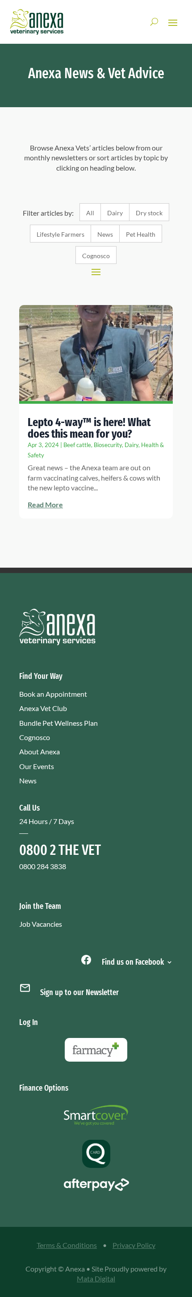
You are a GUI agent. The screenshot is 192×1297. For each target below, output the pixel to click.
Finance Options (43, 1088)
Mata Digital (96, 1278)
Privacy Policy (134, 1245)
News (105, 234)
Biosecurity (108, 444)
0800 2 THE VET (60, 849)
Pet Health (140, 234)
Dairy (115, 213)
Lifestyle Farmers (60, 234)
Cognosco (96, 255)
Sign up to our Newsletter (79, 992)
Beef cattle (77, 444)
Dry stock (149, 213)
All (90, 213)
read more (45, 504)
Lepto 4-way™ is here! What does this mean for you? (89, 428)
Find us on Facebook (132, 961)
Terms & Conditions (67, 1245)
